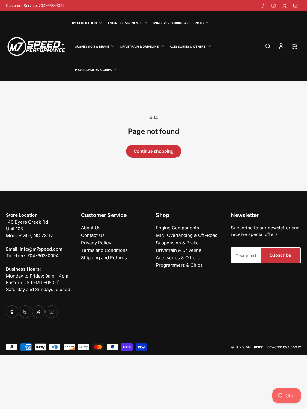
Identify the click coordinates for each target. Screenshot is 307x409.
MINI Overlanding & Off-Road (179, 23)
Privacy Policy (96, 243)
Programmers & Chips (93, 70)
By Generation (84, 23)
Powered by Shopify (284, 347)
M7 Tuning (254, 347)
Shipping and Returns (104, 257)
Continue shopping (154, 151)
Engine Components (125, 23)
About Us (90, 228)
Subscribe (280, 254)
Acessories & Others (188, 46)
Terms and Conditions (104, 250)
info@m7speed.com (41, 249)
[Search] (268, 46)
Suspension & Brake (92, 46)
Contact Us (93, 235)
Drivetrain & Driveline (139, 46)
